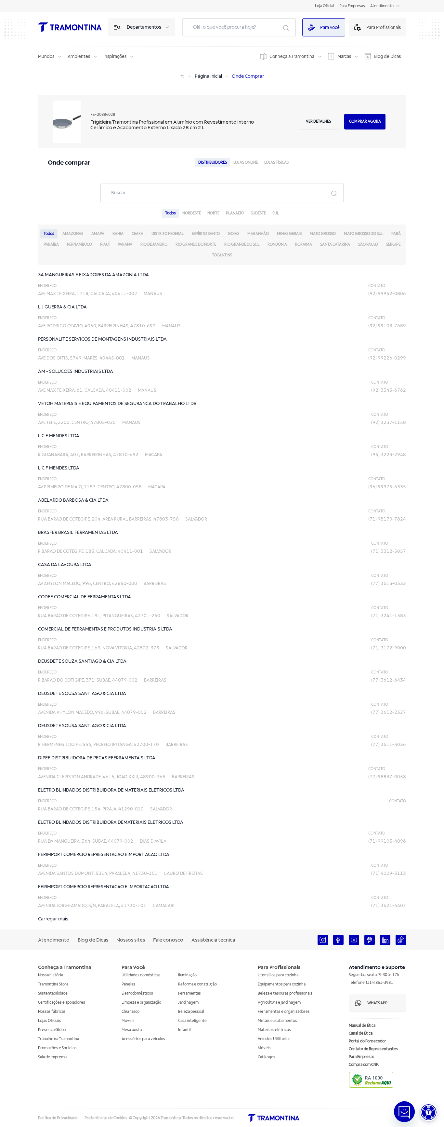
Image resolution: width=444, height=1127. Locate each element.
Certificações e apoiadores (61, 1002)
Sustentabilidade (53, 993)
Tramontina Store (53, 984)
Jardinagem (188, 1002)
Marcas (344, 56)
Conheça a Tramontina (291, 56)
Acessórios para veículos (143, 1039)
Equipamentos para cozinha (282, 984)
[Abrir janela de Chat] (404, 1111)
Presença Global (52, 1030)
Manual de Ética (362, 1026)
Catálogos (266, 1057)
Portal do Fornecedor (367, 1041)
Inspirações (114, 56)
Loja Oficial (324, 6)
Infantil (184, 1030)
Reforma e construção (197, 984)
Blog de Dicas (387, 56)
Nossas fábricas (52, 1012)
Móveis (128, 1021)
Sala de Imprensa (52, 1057)
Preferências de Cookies (106, 1118)
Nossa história (50, 975)
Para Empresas (352, 6)
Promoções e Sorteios (57, 1048)
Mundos (46, 56)
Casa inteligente (192, 1021)
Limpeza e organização (141, 1002)
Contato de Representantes (373, 1049)
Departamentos (144, 27)
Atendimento (382, 6)
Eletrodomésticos (137, 993)
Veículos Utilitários (274, 1039)
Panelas (128, 984)
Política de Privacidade (58, 1118)
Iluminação (187, 975)
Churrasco (130, 1012)
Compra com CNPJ (364, 1065)
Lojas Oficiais (49, 1021)
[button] (428, 1112)
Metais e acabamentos (277, 1021)
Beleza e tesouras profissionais (285, 993)
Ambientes (79, 56)
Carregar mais (53, 919)
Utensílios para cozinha (278, 975)
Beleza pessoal (191, 1012)
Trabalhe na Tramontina (58, 1039)
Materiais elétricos (274, 1030)
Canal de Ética (360, 1033)
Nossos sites (130, 940)
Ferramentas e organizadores (284, 1012)
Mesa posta (132, 1030)
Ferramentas (189, 993)
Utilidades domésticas (141, 975)
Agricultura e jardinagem (279, 1002)
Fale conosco (168, 940)
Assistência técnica (213, 940)
